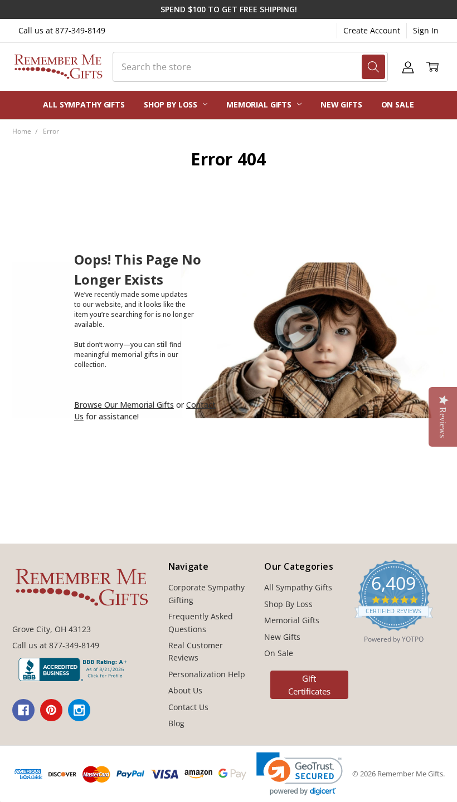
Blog (176, 723)
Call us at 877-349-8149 (61, 30)
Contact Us (188, 707)
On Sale (397, 104)
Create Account (371, 30)
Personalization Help (206, 674)
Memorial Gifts (260, 104)
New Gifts (341, 104)
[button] (299, 773)
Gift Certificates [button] (309, 685)
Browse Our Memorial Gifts (124, 404)
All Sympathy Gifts (83, 104)
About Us (185, 690)
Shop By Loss (172, 104)
